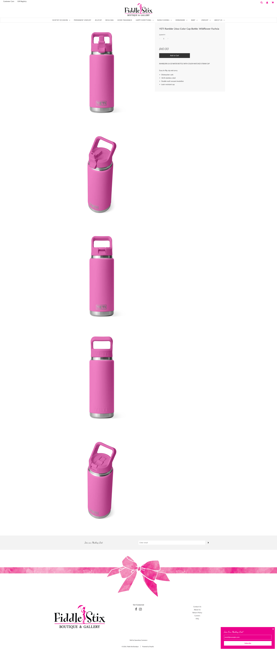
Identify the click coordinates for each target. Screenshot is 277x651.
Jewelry (205, 20)
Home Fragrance (124, 20)
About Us (218, 20)
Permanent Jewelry (82, 20)
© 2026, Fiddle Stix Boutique (130, 646)
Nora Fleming (163, 20)
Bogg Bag (109, 20)
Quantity (162, 34)
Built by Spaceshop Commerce (138, 640)
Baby (193, 20)
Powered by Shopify (148, 646)
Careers (197, 616)
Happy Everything (144, 20)
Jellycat (98, 20)
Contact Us (197, 607)
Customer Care (8, 1)
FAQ (197, 619)
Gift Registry (22, 1)
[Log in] (267, 2)
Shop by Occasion (60, 20)
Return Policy (197, 613)
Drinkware (181, 20)
